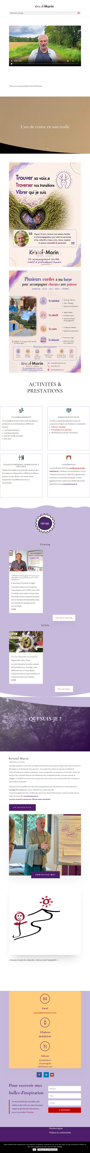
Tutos (28, 660)
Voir (13, 609)
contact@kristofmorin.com (45, 1012)
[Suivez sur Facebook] (39, 1074)
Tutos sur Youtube (58, 427)
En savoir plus (22, 807)
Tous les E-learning (64, 618)
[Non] (87, 1147)
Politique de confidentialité (60, 1132)
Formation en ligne (27, 583)
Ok (34, 1149)
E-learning (15, 583)
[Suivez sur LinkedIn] (46, 1074)
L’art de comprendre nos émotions (24, 656)
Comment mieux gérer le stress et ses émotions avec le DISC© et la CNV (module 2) (25, 577)
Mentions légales (56, 1128)
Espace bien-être (18, 660)
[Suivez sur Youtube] (52, 1075)
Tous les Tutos (64, 689)
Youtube (29, 1112)
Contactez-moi (45, 875)
